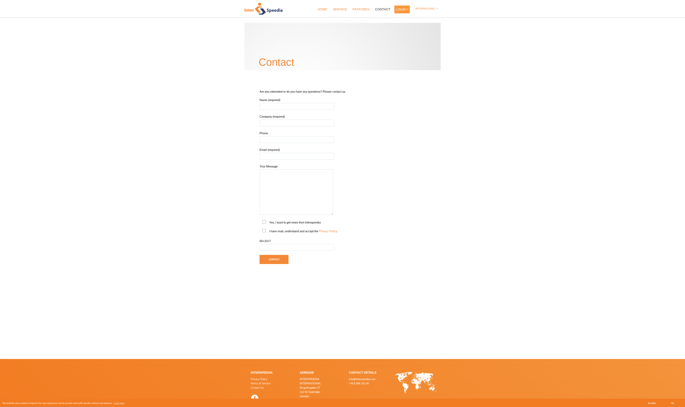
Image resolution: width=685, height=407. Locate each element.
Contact (382, 9)
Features (360, 9)
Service (340, 9)
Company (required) (272, 116)
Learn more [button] (119, 403)
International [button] (425, 8)
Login (401, 9)
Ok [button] (672, 403)
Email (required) (270, 149)
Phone (264, 133)
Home (322, 9)
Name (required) (270, 100)
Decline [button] (652, 403)
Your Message (269, 166)
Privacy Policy (328, 231)
